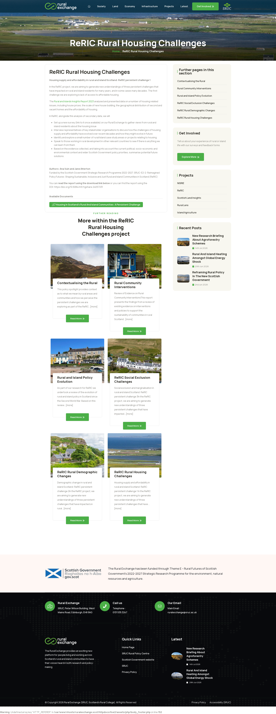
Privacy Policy (129, 672)
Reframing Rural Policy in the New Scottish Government (208, 276)
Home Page (128, 647)
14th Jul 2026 (201, 248)
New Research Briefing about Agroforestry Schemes (208, 239)
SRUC (125, 665)
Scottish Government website (138, 659)
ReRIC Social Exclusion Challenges (132, 379)
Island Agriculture (187, 212)
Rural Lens (182, 205)
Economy (130, 6)
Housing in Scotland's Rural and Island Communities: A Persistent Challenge (97, 204)
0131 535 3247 (120, 612)
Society (101, 6)
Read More (76, 318)
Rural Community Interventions (128, 285)
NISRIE (180, 183)
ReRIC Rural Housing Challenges (130, 474)
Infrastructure (150, 6)
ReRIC (180, 190)
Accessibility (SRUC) (220, 702)
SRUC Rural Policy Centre (135, 653)
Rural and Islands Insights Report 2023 (74, 101)
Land (115, 6)
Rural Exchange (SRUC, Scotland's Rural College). (90, 702)
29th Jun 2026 (201, 266)
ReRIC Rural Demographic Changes (77, 474)
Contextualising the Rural (77, 283)
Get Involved (204, 6)
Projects (169, 6)
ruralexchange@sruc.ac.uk (182, 612)
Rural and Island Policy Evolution (75, 379)
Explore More (189, 156)
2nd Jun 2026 (201, 284)
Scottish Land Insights (189, 197)
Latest (184, 6)
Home (116, 51)
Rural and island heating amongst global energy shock (209, 258)
